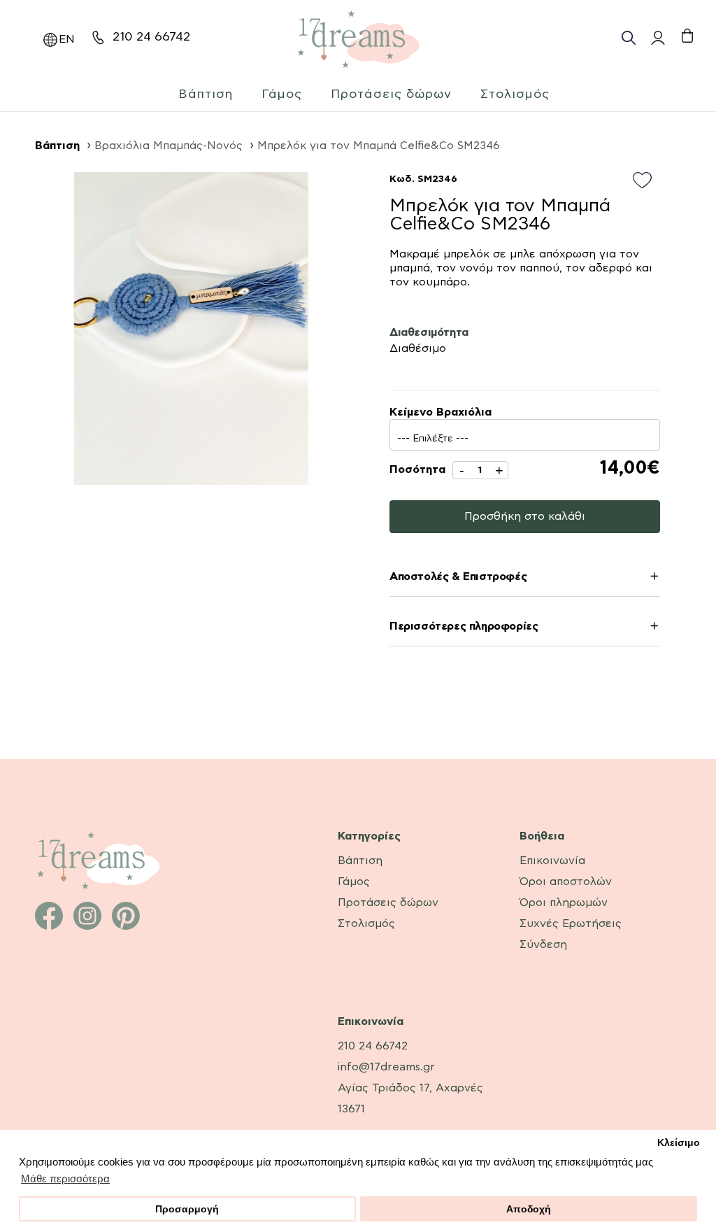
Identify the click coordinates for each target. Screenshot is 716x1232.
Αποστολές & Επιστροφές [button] (458, 577)
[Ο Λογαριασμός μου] (656, 38)
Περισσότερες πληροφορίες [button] (463, 626)
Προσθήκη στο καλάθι (524, 516)
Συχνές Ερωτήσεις (571, 923)
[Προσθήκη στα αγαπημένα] (646, 181)
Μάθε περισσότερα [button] (65, 1178)
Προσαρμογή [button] (187, 1209)
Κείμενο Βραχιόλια (440, 412)
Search (629, 38)
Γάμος (282, 94)
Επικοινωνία (552, 860)
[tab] (524, 579)
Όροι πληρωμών (564, 902)
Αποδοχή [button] (528, 1209)
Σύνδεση (543, 944)
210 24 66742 (151, 37)
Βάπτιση (205, 94)
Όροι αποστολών (566, 881)
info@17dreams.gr (386, 1066)
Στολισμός (515, 94)
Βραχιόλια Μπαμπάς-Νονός (168, 145)
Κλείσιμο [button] (678, 1143)
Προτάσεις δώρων (391, 94)
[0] (687, 36)
